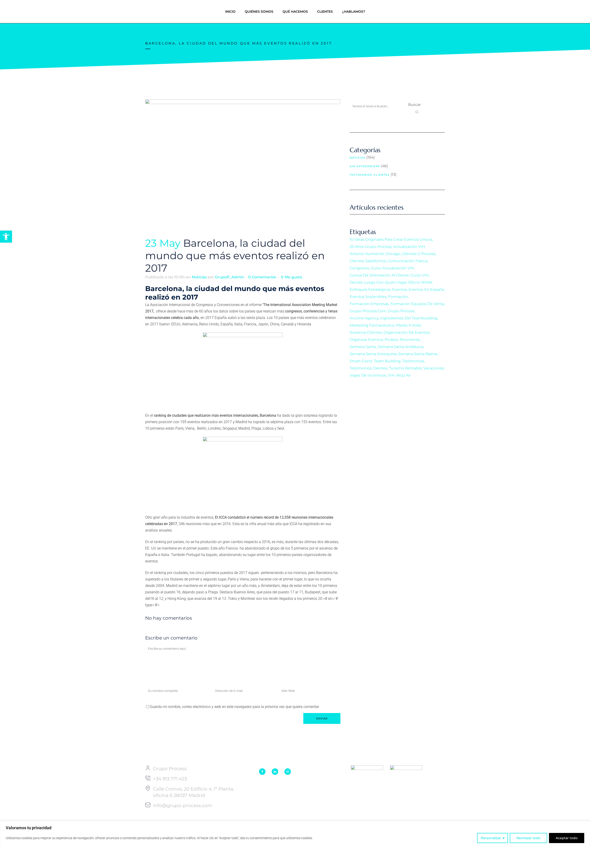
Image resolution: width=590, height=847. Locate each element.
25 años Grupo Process (371, 246)
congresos (359, 268)
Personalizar (491, 838)
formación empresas (369, 304)
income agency (364, 318)
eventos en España (426, 289)
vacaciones (433, 368)
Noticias (199, 277)
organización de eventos (407, 332)
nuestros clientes (366, 332)
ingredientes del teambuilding (408, 318)
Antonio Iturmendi (367, 254)
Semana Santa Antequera (373, 354)
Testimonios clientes (370, 174)
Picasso (391, 339)
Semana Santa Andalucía (400, 347)
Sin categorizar (365, 166)
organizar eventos (366, 339)
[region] (295, 834)
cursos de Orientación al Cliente (379, 275)
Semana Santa (363, 347)
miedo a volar (408, 325)
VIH (391, 375)
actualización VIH (409, 246)
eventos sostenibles (368, 296)
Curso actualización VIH (392, 268)
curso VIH (419, 275)
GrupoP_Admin (229, 277)
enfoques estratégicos (370, 289)
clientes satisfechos (368, 261)
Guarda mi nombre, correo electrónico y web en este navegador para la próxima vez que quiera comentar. (235, 706)
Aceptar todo (567, 838)
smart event (361, 361)
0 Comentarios (262, 277)
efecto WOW (420, 282)
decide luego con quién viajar (378, 282)
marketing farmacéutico (372, 325)
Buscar (414, 104)
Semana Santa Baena (417, 354)
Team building (387, 361)
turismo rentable (405, 368)
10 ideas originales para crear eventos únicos (391, 239)
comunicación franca (408, 261)
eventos (399, 289)
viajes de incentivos (368, 375)
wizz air (403, 375)
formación (398, 296)
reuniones (410, 339)
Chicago (392, 254)
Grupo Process (401, 311)
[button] (6, 237)
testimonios (413, 361)
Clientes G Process (419, 254)
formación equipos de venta (417, 304)
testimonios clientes (368, 368)
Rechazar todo (528, 838)
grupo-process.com (368, 311)
